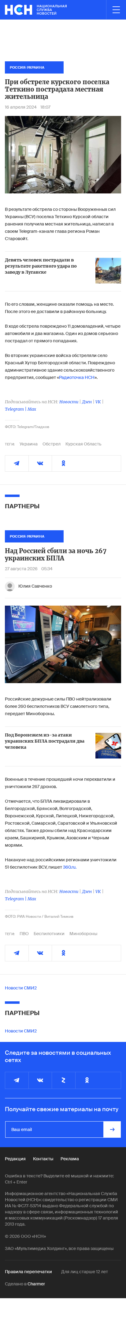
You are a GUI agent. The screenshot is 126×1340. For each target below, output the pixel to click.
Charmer (36, 1284)
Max (32, 409)
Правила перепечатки (28, 1271)
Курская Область (83, 444)
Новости (68, 402)
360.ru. (69, 867)
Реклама (70, 1159)
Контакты (43, 1159)
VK (98, 402)
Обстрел (52, 444)
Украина (29, 444)
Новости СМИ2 (21, 988)
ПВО (24, 933)
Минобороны (83, 933)
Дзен (87, 402)
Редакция (15, 1159)
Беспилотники (49, 933)
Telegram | (16, 409)
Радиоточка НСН (76, 377)
